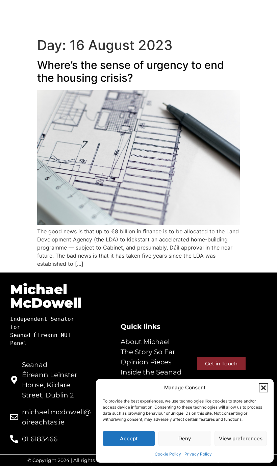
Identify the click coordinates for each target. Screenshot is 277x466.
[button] (263, 387)
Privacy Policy (198, 454)
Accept (129, 438)
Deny (184, 438)
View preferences (240, 438)
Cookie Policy (168, 454)
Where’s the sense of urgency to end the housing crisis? (130, 71)
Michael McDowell (46, 296)
